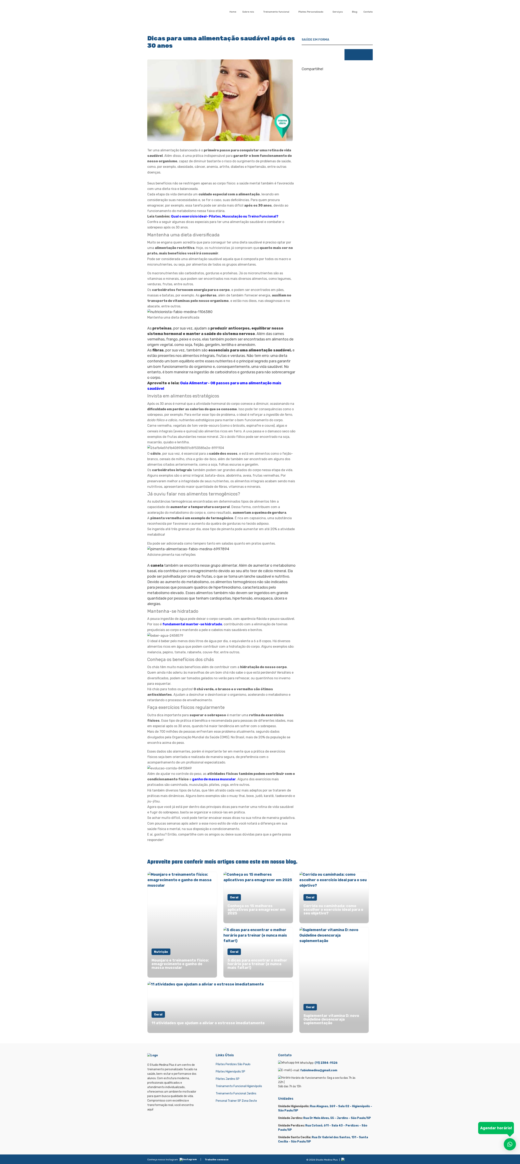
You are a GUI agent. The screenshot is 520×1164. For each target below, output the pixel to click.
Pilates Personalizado (310, 11)
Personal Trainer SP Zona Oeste (236, 1101)
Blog (354, 11)
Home (233, 11)
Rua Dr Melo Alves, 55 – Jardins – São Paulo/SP (337, 1118)
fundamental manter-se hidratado (192, 624)
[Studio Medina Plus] (163, 11)
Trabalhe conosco (217, 1159)
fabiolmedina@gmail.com (318, 1070)
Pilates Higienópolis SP (230, 1071)
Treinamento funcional (276, 11)
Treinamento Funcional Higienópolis (239, 1086)
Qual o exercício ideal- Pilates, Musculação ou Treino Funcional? (224, 216)
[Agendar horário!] (510, 1145)
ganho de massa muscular (214, 779)
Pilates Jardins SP (227, 1079)
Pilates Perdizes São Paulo (233, 1064)
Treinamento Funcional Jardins (236, 1093)
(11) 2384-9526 (326, 1063)
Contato (368, 11)
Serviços (338, 11)
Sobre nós (248, 11)
